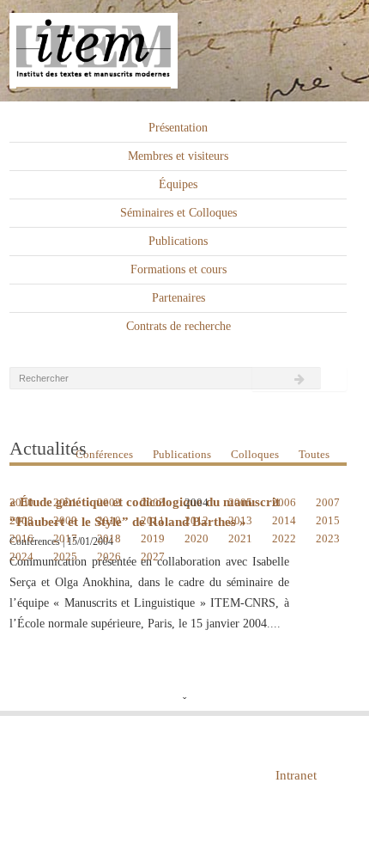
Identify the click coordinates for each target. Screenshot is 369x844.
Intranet (296, 775)
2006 (284, 502)
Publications (178, 241)
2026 (109, 556)
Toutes (314, 454)
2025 (65, 556)
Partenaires (178, 297)
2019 (153, 538)
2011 (153, 520)
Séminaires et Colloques (178, 212)
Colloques (255, 454)
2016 (21, 538)
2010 (109, 520)
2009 (65, 520)
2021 (240, 538)
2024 (21, 556)
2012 (196, 520)
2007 (328, 502)
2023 (328, 538)
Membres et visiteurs (178, 156)
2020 (196, 538)
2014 (284, 520)
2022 (284, 538)
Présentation (178, 127)
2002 (109, 502)
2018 (109, 538)
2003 (153, 502)
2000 (21, 502)
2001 (65, 502)
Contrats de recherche (178, 326)
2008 (21, 520)
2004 (196, 502)
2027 (153, 556)
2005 (240, 502)
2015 (328, 520)
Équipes (178, 184)
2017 (65, 538)
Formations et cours (178, 269)
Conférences (104, 454)
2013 (240, 520)
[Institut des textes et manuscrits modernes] (184, 51)
